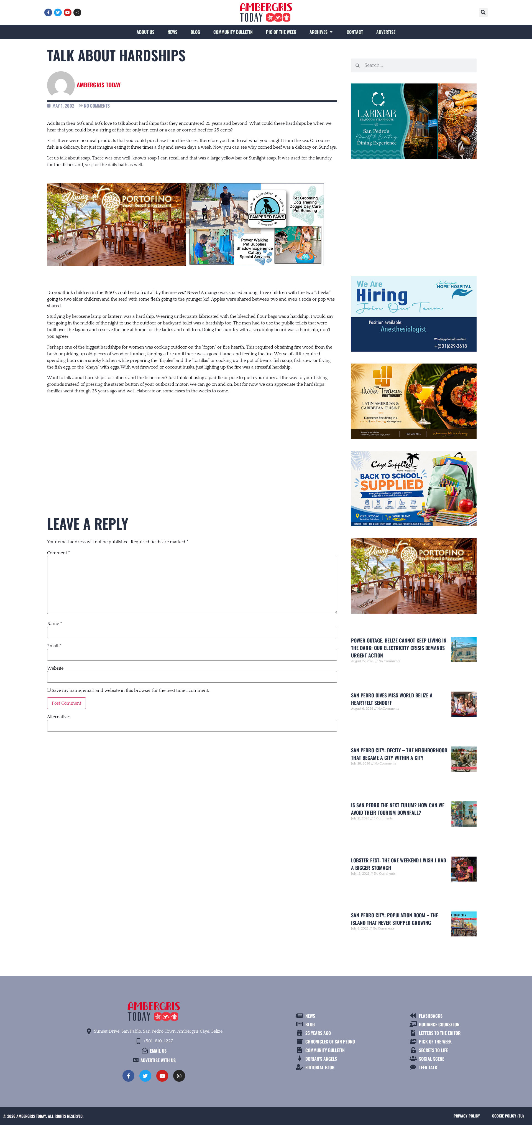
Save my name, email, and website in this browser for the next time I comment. (130, 690)
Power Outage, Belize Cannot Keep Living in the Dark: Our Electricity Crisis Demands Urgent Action (398, 648)
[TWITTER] (58, 12)
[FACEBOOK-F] (48, 12)
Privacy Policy (467, 1116)
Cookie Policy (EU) (508, 1116)
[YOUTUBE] (67, 12)
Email (54, 646)
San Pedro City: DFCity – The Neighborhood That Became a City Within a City (399, 753)
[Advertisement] (192, 444)
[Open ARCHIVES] (331, 32)
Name (54, 623)
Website (55, 668)
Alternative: (58, 717)
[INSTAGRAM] (77, 12)
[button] (483, 12)
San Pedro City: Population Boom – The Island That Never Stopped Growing (394, 918)
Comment (58, 553)
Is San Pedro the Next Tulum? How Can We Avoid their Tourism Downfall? (397, 808)
